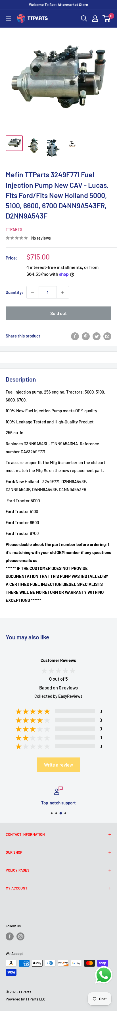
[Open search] (84, 18)
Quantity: (14, 292)
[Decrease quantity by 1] (33, 292)
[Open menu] (8, 19)
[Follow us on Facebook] (10, 936)
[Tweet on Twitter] (97, 335)
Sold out (58, 313)
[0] (106, 18)
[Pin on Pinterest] (86, 335)
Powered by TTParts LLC (25, 999)
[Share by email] (107, 335)
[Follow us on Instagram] (20, 936)
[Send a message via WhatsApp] (103, 975)
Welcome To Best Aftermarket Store (58, 4)
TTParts (14, 229)
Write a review (58, 764)
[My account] (95, 18)
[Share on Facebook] (75, 335)
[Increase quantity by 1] (63, 292)
